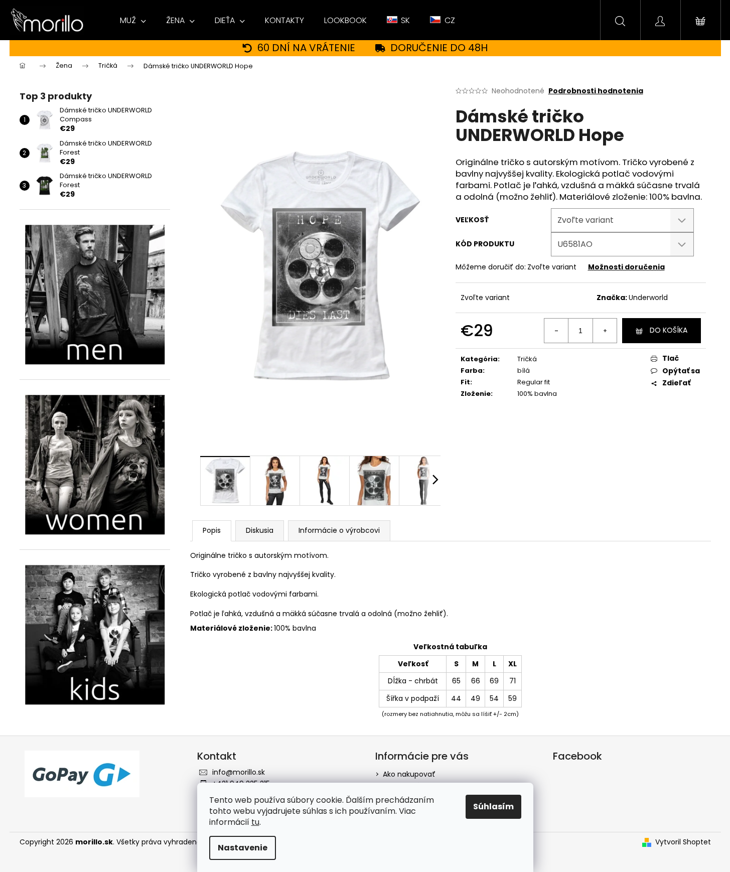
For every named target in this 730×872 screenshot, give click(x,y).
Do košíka (668, 330)
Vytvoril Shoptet (683, 842)
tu (255, 822)
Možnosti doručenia (626, 267)
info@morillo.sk (238, 772)
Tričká (527, 359)
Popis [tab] (212, 530)
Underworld (648, 298)
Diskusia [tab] (259, 530)
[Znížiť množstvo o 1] (556, 331)
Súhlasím (493, 806)
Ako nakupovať (409, 774)
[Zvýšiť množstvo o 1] (605, 331)
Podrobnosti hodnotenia (595, 91)
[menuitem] (133, 21)
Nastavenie (242, 847)
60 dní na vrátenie (306, 48)
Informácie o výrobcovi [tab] (339, 530)
